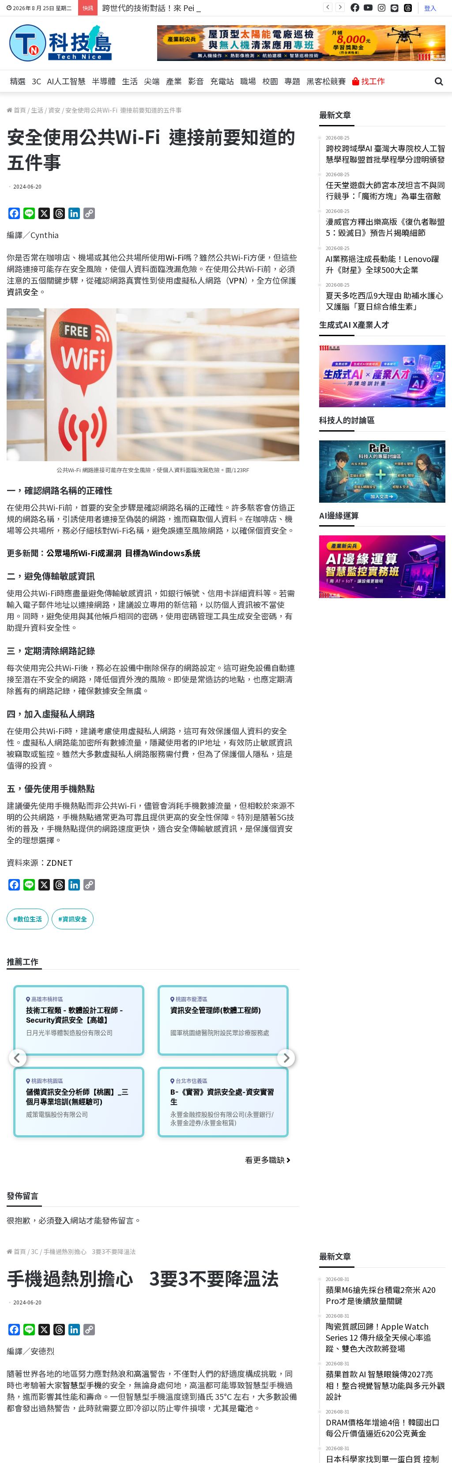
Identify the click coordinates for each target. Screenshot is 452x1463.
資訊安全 (22, 291)
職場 (248, 81)
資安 (54, 110)
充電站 (222, 81)
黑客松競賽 (326, 81)
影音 (196, 81)
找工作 (372, 81)
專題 (292, 81)
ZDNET (59, 862)
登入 (430, 8)
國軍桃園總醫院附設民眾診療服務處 (219, 1032)
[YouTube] (368, 7)
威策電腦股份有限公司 (57, 1114)
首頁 (19, 110)
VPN (237, 280)
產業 (174, 81)
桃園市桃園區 (46, 1081)
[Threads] (407, 7)
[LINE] (394, 8)
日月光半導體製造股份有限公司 (69, 1032)
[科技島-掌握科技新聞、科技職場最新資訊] (60, 43)
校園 (270, 81)
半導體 (104, 81)
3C (36, 81)
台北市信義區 (190, 1081)
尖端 (152, 81)
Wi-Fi (175, 257)
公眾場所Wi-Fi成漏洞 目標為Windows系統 (123, 552)
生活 (130, 81)
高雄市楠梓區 (46, 999)
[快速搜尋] (438, 81)
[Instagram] (381, 7)
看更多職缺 (265, 1159)
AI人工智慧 (66, 81)
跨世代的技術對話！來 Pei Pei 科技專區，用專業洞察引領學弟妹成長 (223, 7)
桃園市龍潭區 (190, 999)
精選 (18, 81)
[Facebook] (355, 7)
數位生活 (29, 918)
